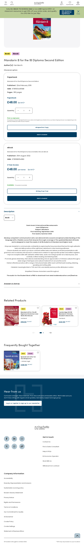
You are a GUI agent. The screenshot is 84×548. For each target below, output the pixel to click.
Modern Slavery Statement (13, 493)
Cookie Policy (8, 521)
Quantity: (10, 111)
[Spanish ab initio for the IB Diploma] (22, 361)
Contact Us (46, 442)
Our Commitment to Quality (13, 512)
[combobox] (9, 218)
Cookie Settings (9, 526)
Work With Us (47, 461)
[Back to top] (77, 535)
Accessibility (8, 478)
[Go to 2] (43, 332)
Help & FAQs (47, 451)
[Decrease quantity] (18, 110)
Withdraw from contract (51, 466)
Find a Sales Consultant (51, 447)
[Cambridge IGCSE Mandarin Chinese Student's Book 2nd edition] (60, 316)
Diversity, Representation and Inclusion (17, 483)
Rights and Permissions (12, 502)
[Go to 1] (40, 332)
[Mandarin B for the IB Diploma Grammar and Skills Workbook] (22, 316)
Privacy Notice (9, 497)
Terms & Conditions (11, 507)
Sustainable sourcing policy (14, 488)
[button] (5, 3)
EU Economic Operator (51, 456)
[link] (61, 3)
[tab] (42, 244)
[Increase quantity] (29, 110)
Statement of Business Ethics (14, 531)
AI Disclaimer (8, 517)
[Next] (50, 333)
